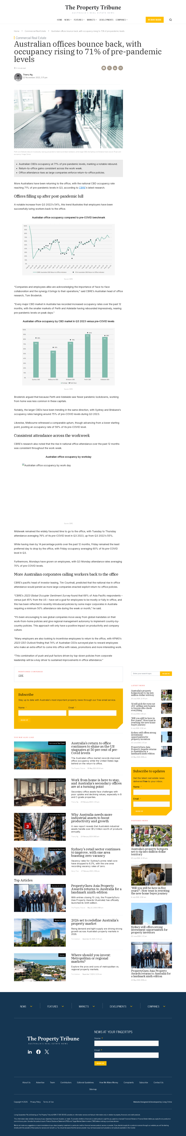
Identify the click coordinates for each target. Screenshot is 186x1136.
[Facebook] (38, 1052)
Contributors (65, 1082)
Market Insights (60, 920)
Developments (106, 19)
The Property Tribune (78, 768)
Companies (121, 19)
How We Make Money (108, 1082)
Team (52, 1082)
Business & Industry (58, 885)
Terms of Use (48, 1101)
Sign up (24, 720)
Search (166, 674)
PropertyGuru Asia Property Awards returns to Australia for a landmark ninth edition (143, 750)
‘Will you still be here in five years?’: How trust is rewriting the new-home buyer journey (143, 721)
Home (59, 19)
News (67, 19)
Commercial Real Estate (35, 31)
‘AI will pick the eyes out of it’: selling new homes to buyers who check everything (143, 707)
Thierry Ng (74, 802)
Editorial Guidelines (85, 1082)
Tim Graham (75, 939)
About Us (26, 1082)
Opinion (62, 955)
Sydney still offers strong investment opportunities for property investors (143, 736)
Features (78, 19)
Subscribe (154, 19)
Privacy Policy (35, 1101)
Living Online (167, 1101)
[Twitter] (47, 1052)
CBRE (82, 187)
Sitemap (93, 1089)
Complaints (129, 1082)
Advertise (40, 1082)
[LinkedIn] (30, 1052)
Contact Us (159, 1082)
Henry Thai (75, 871)
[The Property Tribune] (58, 1040)
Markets (91, 19)
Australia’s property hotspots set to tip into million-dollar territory (142, 692)
